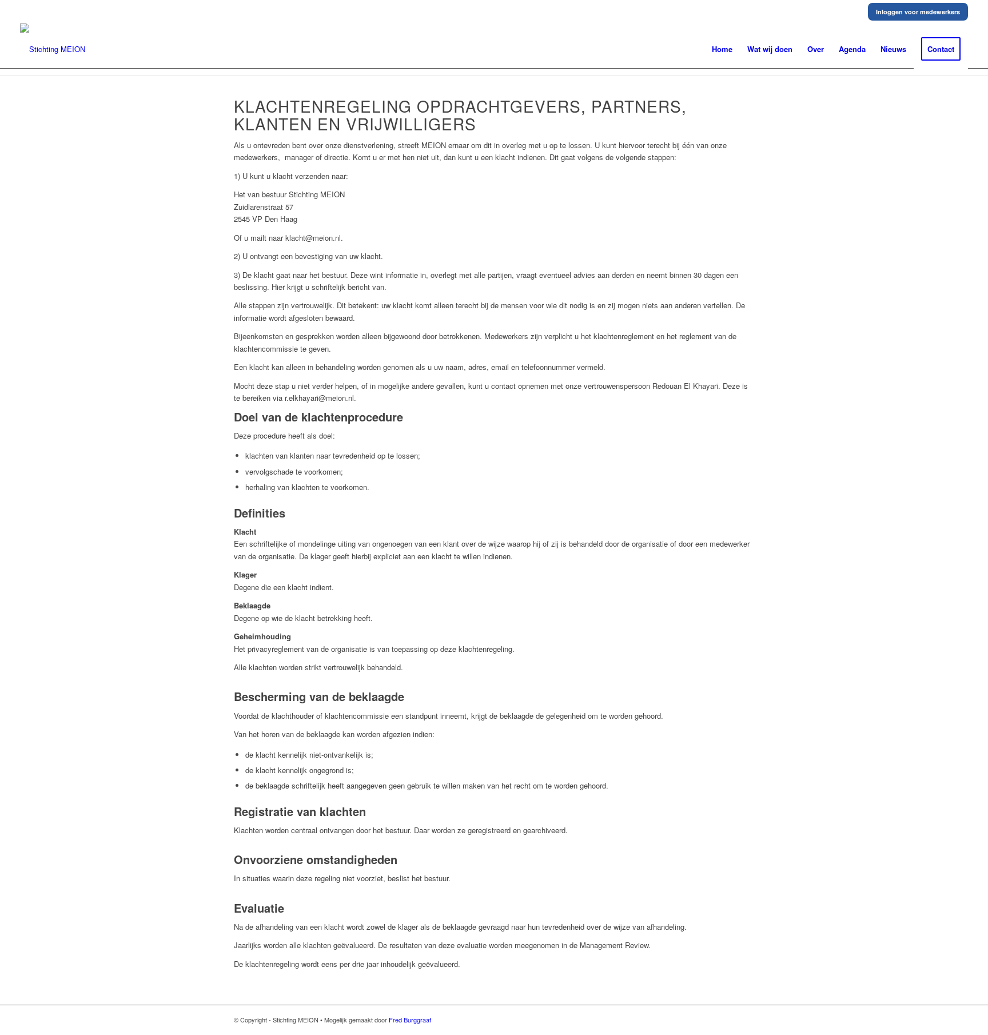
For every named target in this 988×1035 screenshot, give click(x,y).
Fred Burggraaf (410, 1019)
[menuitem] (722, 49)
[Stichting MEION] (52, 49)
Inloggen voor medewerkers (918, 11)
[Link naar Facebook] (745, 1019)
